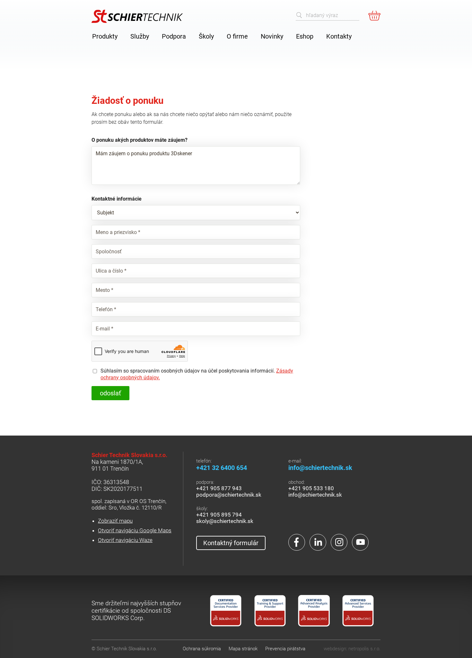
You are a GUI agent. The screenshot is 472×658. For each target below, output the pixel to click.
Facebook (296, 542)
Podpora (174, 36)
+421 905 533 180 (311, 488)
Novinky (272, 36)
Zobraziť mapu (115, 521)
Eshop (304, 36)
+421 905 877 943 (219, 488)
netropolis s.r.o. (364, 649)
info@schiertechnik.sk (320, 468)
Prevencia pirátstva (285, 649)
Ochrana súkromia (202, 649)
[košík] (374, 15)
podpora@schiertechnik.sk (228, 494)
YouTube (360, 542)
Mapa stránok (243, 649)
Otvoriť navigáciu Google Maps (134, 530)
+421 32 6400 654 (221, 468)
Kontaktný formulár (230, 543)
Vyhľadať (299, 15)
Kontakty (339, 36)
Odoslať (110, 393)
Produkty (105, 36)
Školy (206, 36)
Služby (139, 36)
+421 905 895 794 (219, 514)
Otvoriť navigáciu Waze (125, 540)
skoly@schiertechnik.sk (224, 521)
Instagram (339, 542)
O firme (237, 36)
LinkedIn (318, 542)
